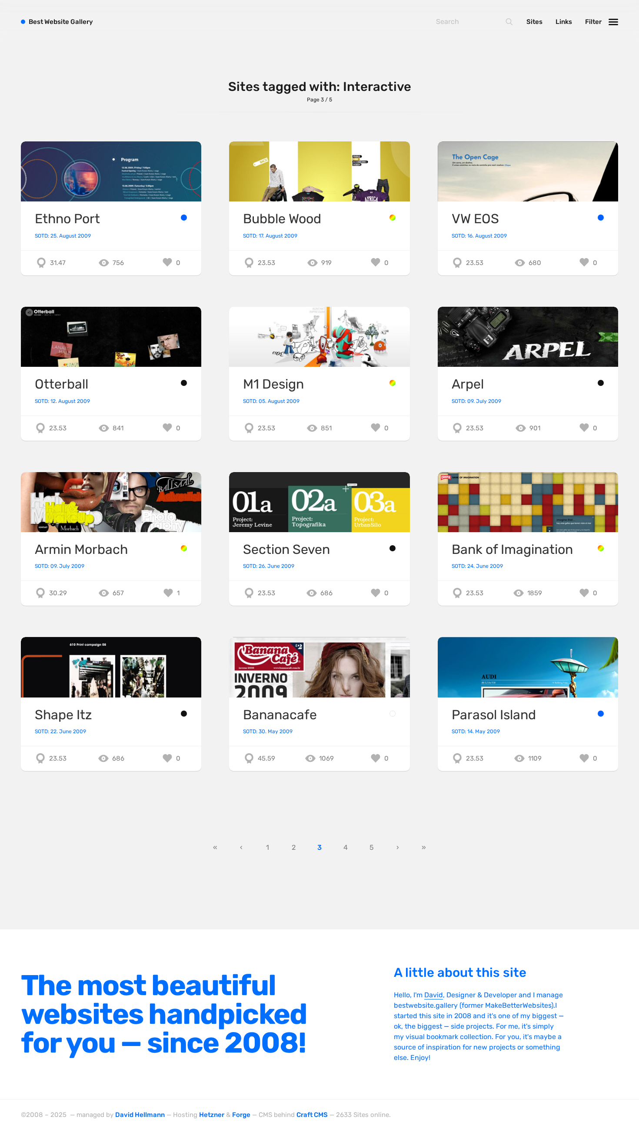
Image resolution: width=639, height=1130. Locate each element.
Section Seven (286, 549)
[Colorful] (392, 217)
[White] (392, 713)
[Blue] (183, 217)
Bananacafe (280, 715)
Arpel (468, 384)
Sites (534, 22)
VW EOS (475, 219)
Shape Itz (63, 715)
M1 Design (273, 384)
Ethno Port (67, 219)
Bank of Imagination (512, 549)
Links (564, 22)
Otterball (61, 384)
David (433, 995)
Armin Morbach (81, 549)
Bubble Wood (282, 219)
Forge (241, 1115)
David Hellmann (140, 1115)
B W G (61, 22)
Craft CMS (312, 1115)
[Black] (183, 382)
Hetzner (211, 1115)
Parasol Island (494, 715)
